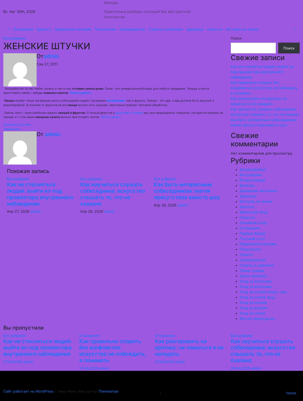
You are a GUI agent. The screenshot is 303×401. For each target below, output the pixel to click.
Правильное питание (73, 29)
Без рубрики (14, 38)
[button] (8, 29)
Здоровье (194, 29)
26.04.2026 (241, 368)
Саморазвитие (132, 29)
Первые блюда (252, 233)
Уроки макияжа (253, 276)
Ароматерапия (252, 169)
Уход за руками (253, 308)
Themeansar (108, 391)
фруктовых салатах (129, 112)
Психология (105, 29)
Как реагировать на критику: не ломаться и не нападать (189, 347)
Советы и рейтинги (166, 29)
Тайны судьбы (252, 270)
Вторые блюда (252, 180)
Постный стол (252, 238)
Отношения (23, 29)
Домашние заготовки (258, 191)
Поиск (236, 38)
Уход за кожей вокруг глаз (263, 292)
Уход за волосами (256, 281)
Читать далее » (80, 92)
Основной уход (253, 222)
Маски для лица (254, 212)
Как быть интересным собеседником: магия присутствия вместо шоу (187, 190)
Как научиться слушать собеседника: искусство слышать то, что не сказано (112, 194)
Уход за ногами (253, 302)
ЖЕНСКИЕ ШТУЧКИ (17, 124)
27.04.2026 (13, 362)
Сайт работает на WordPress (29, 391)
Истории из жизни (242, 29)
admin (51, 56)
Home (291, 393)
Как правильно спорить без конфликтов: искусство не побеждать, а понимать (264, 87)
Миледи (111, 2)
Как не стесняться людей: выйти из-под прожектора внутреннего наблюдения (40, 194)
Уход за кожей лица (257, 297)
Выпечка (247, 185)
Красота (44, 29)
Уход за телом (252, 313)
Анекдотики (11, 129)
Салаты (246, 254)
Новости (214, 29)
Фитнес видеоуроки (257, 318)
